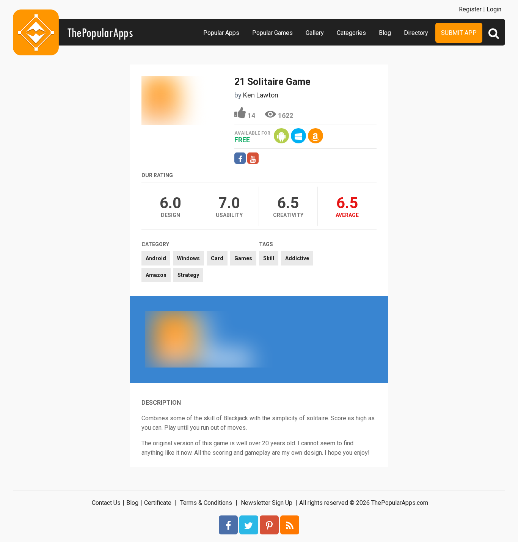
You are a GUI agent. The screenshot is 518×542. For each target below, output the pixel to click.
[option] (202, 339)
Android (156, 258)
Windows (188, 258)
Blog (385, 32)
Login (494, 9)
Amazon (156, 275)
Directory (416, 32)
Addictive (297, 258)
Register (470, 9)
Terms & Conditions (206, 502)
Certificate (157, 502)
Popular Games (272, 32)
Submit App (459, 32)
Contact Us (106, 502)
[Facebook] (228, 524)
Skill (268, 258)
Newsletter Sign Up (266, 502)
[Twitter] (248, 524)
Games (243, 258)
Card (217, 258)
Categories (351, 32)
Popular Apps (221, 32)
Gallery (315, 32)
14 (251, 115)
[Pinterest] (269, 524)
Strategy (188, 275)
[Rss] (289, 524)
